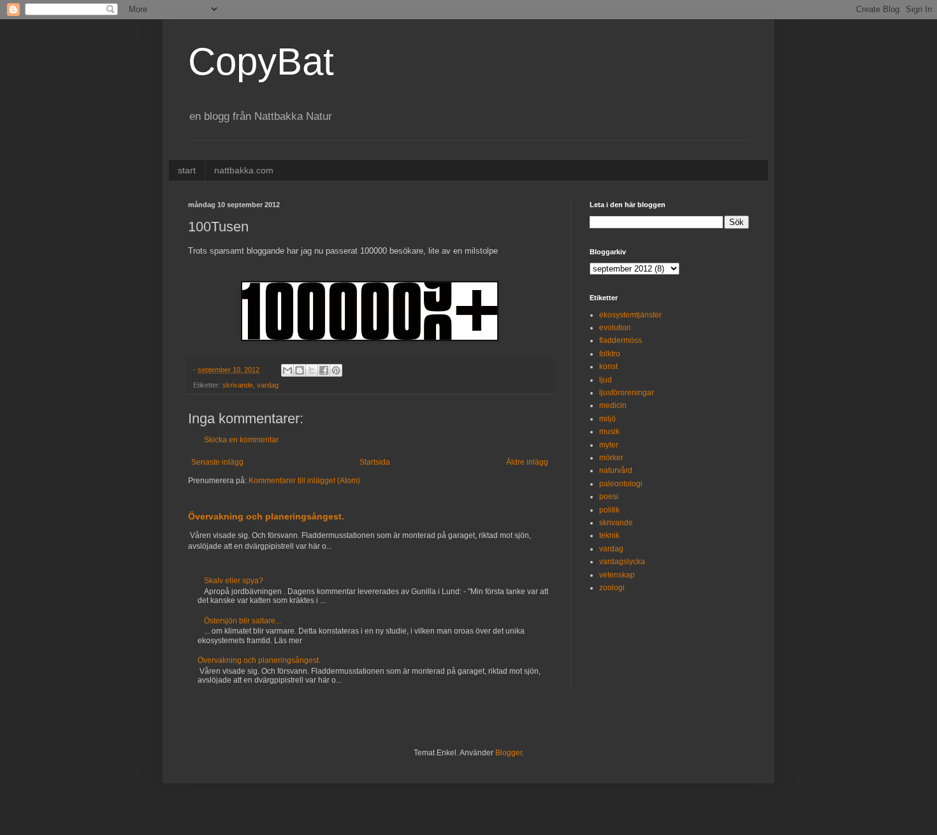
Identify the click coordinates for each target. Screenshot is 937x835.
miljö (607, 418)
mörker (611, 457)
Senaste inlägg (217, 462)
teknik (609, 535)
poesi (608, 496)
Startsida (375, 462)
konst (608, 366)
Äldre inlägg (527, 462)
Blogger (508, 752)
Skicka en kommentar (241, 439)
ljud (605, 379)
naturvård (615, 470)
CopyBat (261, 61)
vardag (268, 385)
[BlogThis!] (299, 370)
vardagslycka (622, 561)
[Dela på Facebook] (323, 370)
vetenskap (617, 574)
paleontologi (621, 483)
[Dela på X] (311, 370)
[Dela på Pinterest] (336, 370)
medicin (613, 405)
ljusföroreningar (626, 392)
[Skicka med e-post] (287, 370)
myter (608, 444)
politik (609, 509)
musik (609, 431)
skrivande (237, 385)
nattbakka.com (243, 170)
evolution (615, 327)
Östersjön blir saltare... (242, 620)
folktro (609, 353)
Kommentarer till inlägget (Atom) (304, 480)
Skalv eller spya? (233, 580)
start (187, 170)
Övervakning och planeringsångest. (266, 516)
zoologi (612, 587)
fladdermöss (620, 340)
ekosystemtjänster (630, 314)
